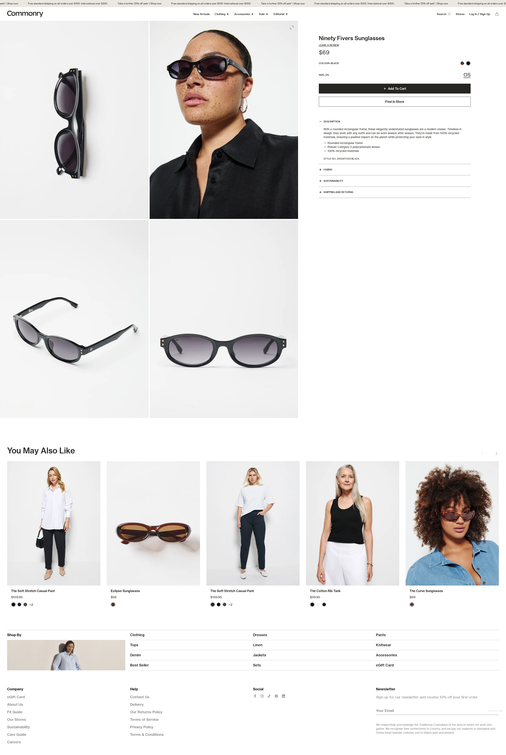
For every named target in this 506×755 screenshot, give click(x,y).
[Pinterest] (276, 696)
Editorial (279, 14)
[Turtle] (462, 63)
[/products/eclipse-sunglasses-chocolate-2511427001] (153, 523)
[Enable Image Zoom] (292, 26)
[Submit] (495, 710)
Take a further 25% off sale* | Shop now (127, 3)
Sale (262, 14)
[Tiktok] (269, 696)
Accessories (242, 14)
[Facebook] (255, 696)
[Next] (496, 453)
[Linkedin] (283, 696)
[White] (318, 604)
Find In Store (394, 102)
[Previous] (482, 453)
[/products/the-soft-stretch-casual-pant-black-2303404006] (53, 523)
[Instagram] (262, 696)
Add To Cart (397, 89)
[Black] (468, 63)
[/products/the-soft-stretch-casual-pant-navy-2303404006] (253, 523)
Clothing (220, 14)
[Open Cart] (497, 14)
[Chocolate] (113, 604)
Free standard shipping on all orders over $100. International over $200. (56, 3)
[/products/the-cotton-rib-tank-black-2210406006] (352, 523)
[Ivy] (25, 604)
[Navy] (19, 604)
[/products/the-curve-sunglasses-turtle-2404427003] (452, 523)
